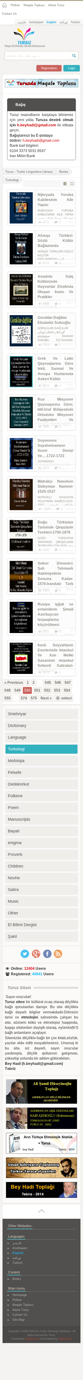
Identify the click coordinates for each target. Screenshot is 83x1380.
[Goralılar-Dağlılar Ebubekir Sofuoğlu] (21, 330)
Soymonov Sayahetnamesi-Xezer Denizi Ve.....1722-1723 (55, 448)
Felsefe (14, 772)
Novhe (14, 878)
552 (47, 690)
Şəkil (12, 936)
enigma (14, 842)
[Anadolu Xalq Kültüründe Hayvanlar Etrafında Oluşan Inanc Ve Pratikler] (21, 289)
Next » (46, 698)
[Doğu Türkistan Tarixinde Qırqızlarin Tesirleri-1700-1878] (21, 535)
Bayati (13, 831)
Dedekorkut (18, 784)
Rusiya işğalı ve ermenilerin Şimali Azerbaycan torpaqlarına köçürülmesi (55, 614)
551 (37, 690)
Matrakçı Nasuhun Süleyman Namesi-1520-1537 (55, 486)
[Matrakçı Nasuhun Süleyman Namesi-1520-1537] (21, 494)
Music (13, 901)
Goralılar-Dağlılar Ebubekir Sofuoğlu (54, 320)
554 (67, 690)
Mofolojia (16, 760)
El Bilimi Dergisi (22, 924)
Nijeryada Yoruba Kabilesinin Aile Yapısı (55, 200)
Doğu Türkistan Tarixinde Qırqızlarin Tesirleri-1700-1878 (55, 527)
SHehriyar (17, 714)
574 (24, 698)
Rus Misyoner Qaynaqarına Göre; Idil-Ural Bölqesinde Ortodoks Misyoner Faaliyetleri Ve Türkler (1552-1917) (55, 412)
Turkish (75, 22)
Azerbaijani (36, 22)
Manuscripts (19, 819)
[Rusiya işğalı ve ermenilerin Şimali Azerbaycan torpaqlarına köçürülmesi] (21, 617)
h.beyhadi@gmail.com (36, 125)
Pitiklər (15, 5)
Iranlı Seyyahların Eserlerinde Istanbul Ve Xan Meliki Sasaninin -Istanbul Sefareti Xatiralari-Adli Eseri (55, 658)
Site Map (18, 1319)
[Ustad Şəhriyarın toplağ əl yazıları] (41, 1168)
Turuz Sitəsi (19, 987)
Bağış (20, 105)
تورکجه (63, 22)
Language (17, 737)
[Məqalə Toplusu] (41, 86)
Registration (49, 68)
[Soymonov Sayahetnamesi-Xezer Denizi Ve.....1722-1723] (21, 453)
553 (57, 690)
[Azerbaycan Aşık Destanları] (41, 1119)
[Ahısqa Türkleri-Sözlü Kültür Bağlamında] (21, 248)
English (51, 22)
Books (63, 171)
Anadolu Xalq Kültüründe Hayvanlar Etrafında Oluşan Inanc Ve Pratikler (55, 286)
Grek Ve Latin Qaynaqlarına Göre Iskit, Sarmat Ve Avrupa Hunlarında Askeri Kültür (55, 368)
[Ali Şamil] (41, 1092)
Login (71, 68)
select (66, 698)
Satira (13, 889)
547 (68, 682)
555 (7, 698)
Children (15, 866)
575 (34, 698)
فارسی (22, 22)
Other (13, 913)
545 (48, 682)
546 (58, 682)
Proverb (15, 854)
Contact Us (9, 13)
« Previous (13, 682)
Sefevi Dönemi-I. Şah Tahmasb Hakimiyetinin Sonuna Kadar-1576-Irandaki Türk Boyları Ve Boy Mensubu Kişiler (55, 578)
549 (17, 690)
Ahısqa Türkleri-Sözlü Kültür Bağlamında (55, 241)
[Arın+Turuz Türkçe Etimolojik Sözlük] (41, 1144)
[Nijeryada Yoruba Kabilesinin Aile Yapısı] (21, 207)
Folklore (15, 796)
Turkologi (16, 749)
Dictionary (17, 725)
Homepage (19, 1295)
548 (7, 690)
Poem (13, 807)
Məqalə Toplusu (34, 5)
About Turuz (56, 5)
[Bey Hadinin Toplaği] (41, 1190)
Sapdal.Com (32, 1338)
